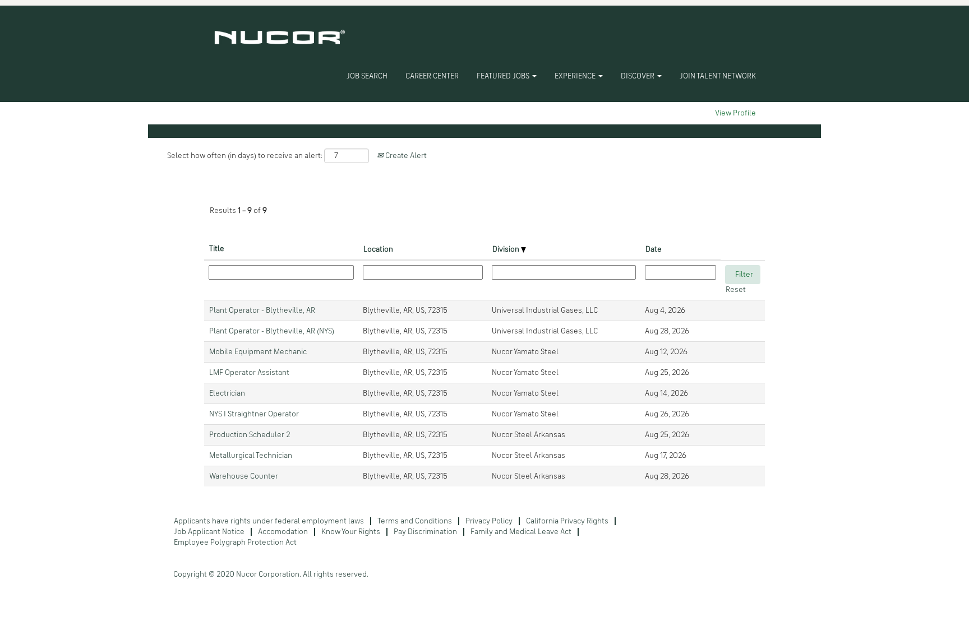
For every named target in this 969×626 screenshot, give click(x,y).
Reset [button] (736, 290)
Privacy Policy (489, 521)
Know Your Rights (350, 532)
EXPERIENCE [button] (576, 76)
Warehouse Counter (243, 476)
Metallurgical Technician (250, 456)
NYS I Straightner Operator (254, 414)
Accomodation (283, 532)
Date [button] (653, 249)
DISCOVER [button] (638, 76)
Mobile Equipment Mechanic (258, 352)
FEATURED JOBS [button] (504, 76)
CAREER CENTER (432, 76)
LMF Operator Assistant (249, 373)
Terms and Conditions (414, 521)
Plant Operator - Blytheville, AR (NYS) (271, 331)
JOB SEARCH (367, 76)
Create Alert (405, 156)
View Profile (735, 113)
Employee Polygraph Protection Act (235, 542)
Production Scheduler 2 (249, 435)
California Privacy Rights (567, 521)
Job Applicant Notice (209, 532)
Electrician (227, 393)
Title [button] (216, 249)
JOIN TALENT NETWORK (718, 76)
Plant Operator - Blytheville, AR (262, 310)
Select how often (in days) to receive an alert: (244, 156)
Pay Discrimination (425, 532)
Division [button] (506, 249)
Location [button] (378, 249)
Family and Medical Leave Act (520, 532)
